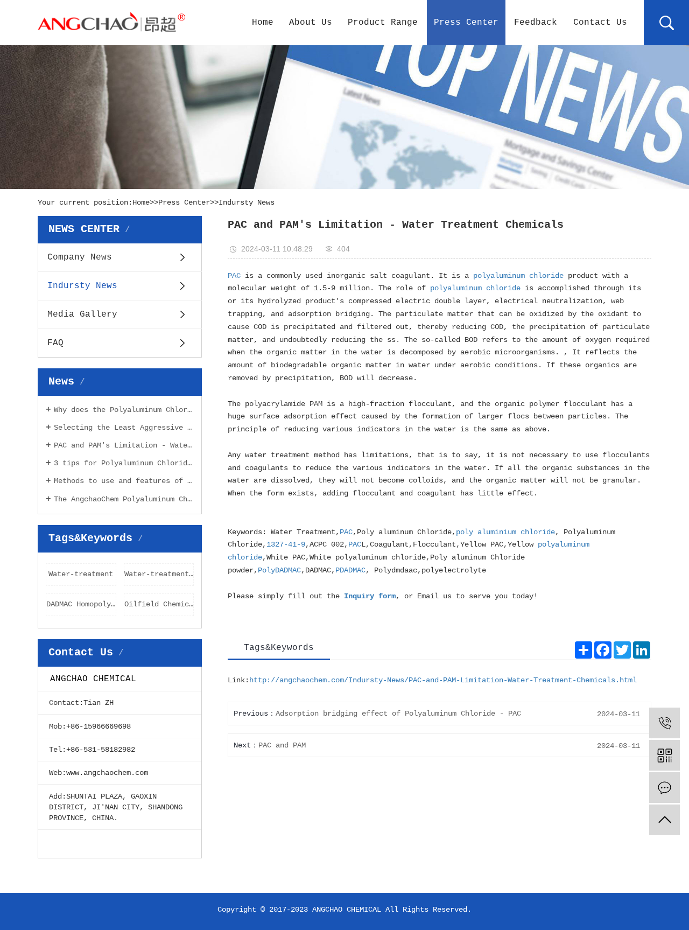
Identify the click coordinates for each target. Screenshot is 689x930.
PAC (234, 275)
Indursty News (247, 202)
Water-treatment (80, 574)
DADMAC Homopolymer (81, 604)
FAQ (55, 343)
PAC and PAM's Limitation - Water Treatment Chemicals (124, 445)
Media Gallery (82, 314)
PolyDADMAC (279, 570)
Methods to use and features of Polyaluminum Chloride (124, 481)
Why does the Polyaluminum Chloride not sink (124, 409)
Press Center (466, 22)
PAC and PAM (282, 745)
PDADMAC (350, 570)
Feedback (535, 22)
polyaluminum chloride (518, 275)
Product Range (383, 22)
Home (262, 22)
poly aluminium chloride (505, 532)
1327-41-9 (285, 544)
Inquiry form (370, 596)
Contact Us (600, 22)
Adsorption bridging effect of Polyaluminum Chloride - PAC (398, 713)
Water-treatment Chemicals (159, 574)
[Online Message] (664, 787)
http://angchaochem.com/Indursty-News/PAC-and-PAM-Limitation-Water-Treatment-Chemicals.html (443, 680)
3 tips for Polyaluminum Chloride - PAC (124, 463)
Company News (79, 257)
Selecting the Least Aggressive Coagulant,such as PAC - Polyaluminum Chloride (124, 427)
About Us (310, 22)
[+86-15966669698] (664, 723)
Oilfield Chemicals (159, 604)
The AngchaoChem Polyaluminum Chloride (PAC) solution (124, 499)
